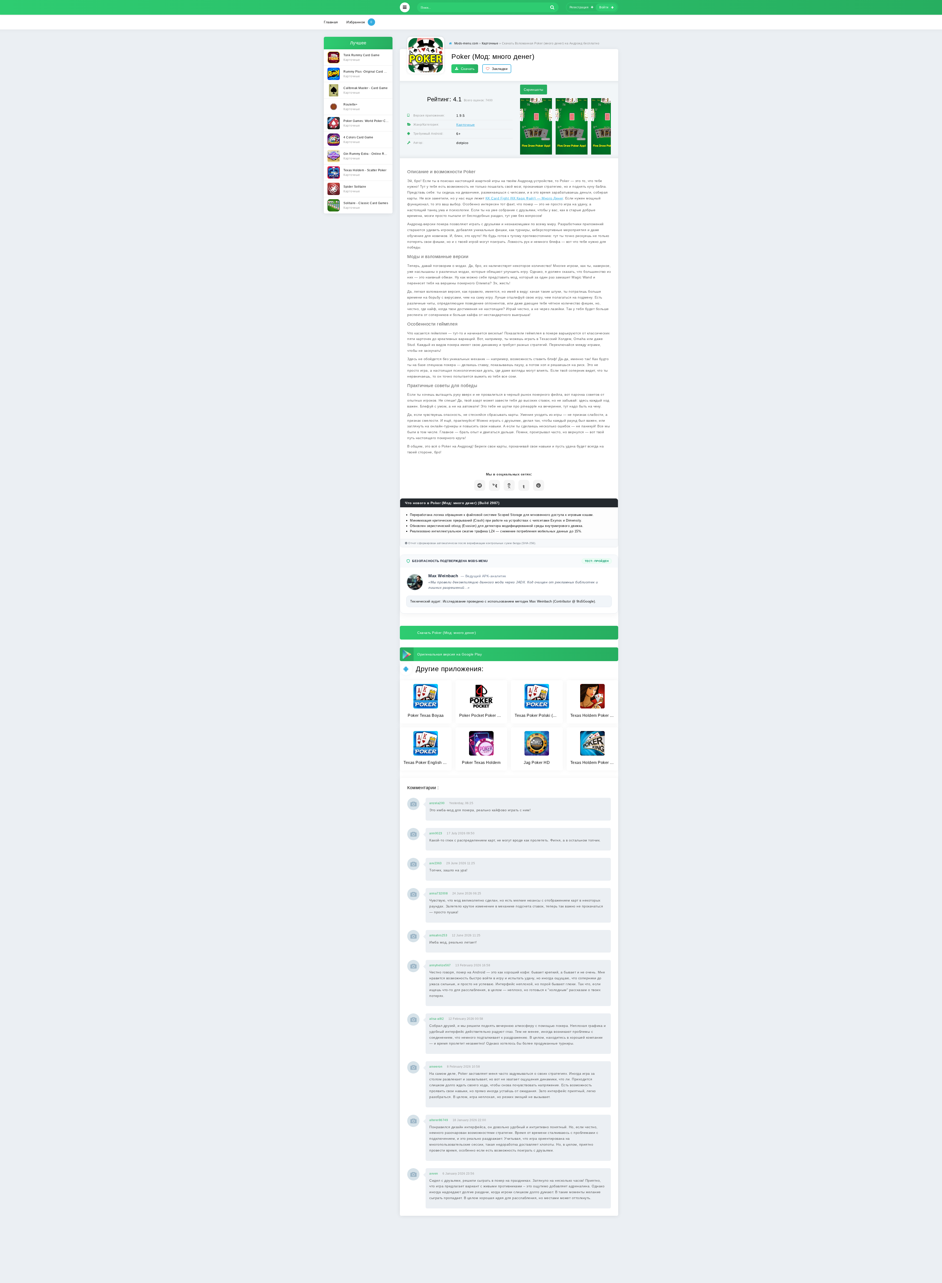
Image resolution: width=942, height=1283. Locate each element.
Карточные (465, 125)
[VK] (494, 485)
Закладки (500, 69)
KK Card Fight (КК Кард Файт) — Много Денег (524, 198)
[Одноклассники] (509, 485)
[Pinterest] (538, 485)
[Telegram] (479, 485)
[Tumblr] (523, 485)
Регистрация (579, 7)
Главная (331, 22)
